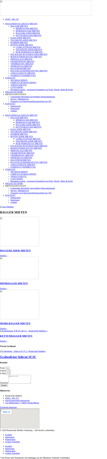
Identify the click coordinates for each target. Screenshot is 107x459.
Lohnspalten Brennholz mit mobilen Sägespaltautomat (32, 97)
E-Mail (3, 373)
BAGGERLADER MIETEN (28, 33)
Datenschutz (15, 106)
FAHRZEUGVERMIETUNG (23, 75)
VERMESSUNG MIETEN (21, 64)
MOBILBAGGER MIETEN (28, 31)
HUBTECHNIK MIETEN (21, 45)
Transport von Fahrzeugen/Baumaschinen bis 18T (31, 101)
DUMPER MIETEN (19, 42)
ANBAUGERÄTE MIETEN (22, 73)
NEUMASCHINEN (19, 80)
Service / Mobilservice (19, 99)
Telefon (3, 371)
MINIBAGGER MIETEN (27, 28)
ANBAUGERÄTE (18, 85)
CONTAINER (16, 87)
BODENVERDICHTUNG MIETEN (26, 57)
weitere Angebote (12, 442)
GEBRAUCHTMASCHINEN (23, 82)
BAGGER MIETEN (19, 26)
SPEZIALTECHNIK (14, 92)
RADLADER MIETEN (20, 38)
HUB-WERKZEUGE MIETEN (29, 52)
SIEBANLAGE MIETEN (21, 59)
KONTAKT (10, 104)
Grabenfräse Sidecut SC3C (18, 357)
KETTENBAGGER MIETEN (28, 35)
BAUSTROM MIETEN (20, 68)
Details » (3, 255)
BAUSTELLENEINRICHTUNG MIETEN (28, 71)
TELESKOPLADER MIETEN (23, 40)
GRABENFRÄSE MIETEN (22, 61)
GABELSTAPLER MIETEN (28, 47)
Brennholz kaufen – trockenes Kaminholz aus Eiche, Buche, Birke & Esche (41, 90)
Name (2, 368)
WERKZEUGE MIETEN (21, 66)
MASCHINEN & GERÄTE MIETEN (21, 24)
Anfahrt (13, 111)
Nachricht (4, 383)
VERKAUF (10, 78)
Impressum (14, 108)
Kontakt (8, 435)
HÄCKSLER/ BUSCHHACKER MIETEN (28, 54)
